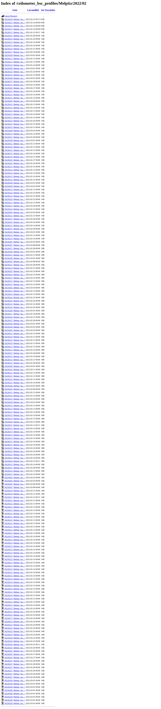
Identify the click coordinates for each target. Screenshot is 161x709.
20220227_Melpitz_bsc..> (14, 36)
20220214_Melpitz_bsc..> (14, 49)
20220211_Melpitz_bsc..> (14, 32)
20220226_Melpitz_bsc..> (14, 88)
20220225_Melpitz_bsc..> (14, 121)
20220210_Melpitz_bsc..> (14, 147)
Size (42, 10)
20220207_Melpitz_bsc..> (14, 245)
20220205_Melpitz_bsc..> (14, 101)
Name (14, 10)
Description (50, 10)
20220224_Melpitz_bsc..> (14, 19)
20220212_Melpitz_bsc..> (14, 59)
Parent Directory (10, 16)
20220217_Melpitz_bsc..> (14, 52)
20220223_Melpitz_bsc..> (14, 23)
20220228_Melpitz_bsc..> (14, 55)
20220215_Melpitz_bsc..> (14, 29)
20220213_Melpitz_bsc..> (14, 65)
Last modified (33, 10)
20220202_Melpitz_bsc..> (14, 212)
